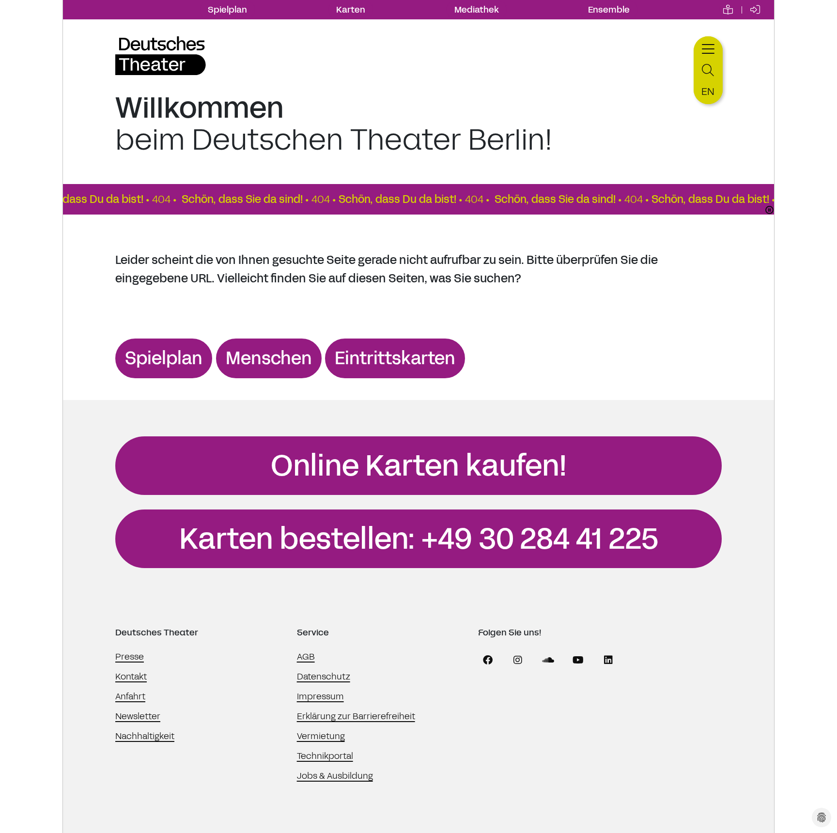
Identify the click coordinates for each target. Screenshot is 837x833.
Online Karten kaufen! (419, 466)
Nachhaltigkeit (144, 736)
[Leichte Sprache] (728, 9)
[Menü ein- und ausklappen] (708, 47)
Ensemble (609, 9)
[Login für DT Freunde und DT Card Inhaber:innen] (755, 9)
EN (707, 91)
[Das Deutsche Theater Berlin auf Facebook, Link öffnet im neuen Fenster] (487, 660)
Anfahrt (130, 696)
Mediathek (476, 9)
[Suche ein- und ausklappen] (708, 70)
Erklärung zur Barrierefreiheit (356, 716)
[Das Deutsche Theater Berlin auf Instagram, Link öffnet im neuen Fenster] (517, 660)
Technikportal (325, 756)
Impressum (320, 696)
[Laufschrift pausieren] (769, 210)
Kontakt (131, 676)
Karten (350, 9)
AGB (306, 656)
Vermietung (321, 736)
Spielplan (227, 9)
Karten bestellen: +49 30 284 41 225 (418, 539)
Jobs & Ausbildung (335, 776)
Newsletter (137, 716)
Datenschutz (323, 676)
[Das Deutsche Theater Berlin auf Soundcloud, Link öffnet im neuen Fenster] (548, 660)
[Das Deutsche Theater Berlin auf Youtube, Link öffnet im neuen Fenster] (578, 660)
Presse (129, 656)
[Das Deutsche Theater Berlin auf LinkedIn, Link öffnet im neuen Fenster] (608, 660)
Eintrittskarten (395, 358)
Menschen (269, 358)
